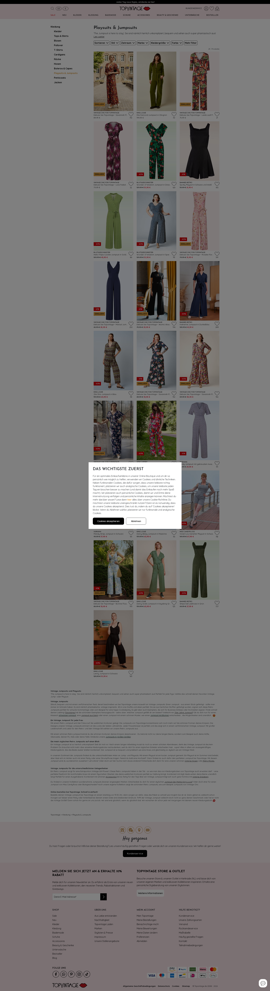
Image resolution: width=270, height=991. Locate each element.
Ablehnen (136, 521)
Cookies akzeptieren (108, 521)
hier (129, 499)
